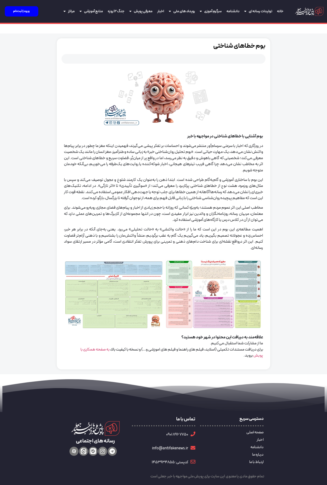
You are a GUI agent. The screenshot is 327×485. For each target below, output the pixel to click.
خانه (280, 11)
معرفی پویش (143, 11)
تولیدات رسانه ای (260, 11)
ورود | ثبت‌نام (21, 11)
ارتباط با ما (256, 462)
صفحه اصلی (255, 432)
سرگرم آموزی (213, 11)
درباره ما (258, 454)
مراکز (71, 11)
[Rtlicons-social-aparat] (74, 451)
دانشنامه (232, 11)
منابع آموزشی (93, 11)
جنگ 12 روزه (116, 11)
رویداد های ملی (184, 11)
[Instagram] (102, 451)
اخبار (160, 11)
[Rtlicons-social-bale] (93, 451)
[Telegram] (112, 451)
